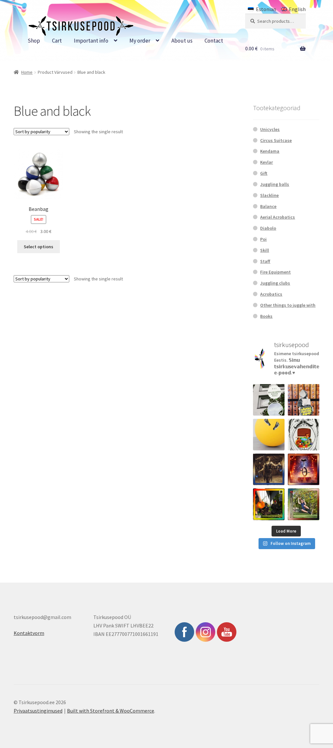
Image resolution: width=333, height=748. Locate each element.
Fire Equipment (275, 272)
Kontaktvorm (29, 633)
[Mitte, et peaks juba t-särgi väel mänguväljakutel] (303, 504)
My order (139, 40)
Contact (214, 40)
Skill (264, 250)
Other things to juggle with (287, 305)
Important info (91, 40)
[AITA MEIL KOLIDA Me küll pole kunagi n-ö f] (303, 400)
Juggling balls (274, 184)
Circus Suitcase (276, 140)
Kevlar (266, 162)
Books (266, 316)
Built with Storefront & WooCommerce (110, 710)
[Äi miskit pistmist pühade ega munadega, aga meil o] (269, 469)
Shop (34, 40)
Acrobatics (271, 294)
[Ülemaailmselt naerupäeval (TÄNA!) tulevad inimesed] (303, 434)
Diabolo (268, 228)
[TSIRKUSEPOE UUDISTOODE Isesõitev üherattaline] (303, 469)
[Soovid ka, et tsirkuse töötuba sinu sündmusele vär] (269, 504)
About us (182, 40)
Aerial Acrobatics (277, 217)
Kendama (269, 151)
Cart (57, 40)
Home (27, 72)
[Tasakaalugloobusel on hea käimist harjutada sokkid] (269, 434)
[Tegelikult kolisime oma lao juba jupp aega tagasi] (269, 400)
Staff (265, 261)
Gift (263, 173)
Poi (263, 239)
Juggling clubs (275, 283)
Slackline (269, 195)
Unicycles (270, 129)
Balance (268, 206)
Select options (38, 247)
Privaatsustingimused (38, 710)
